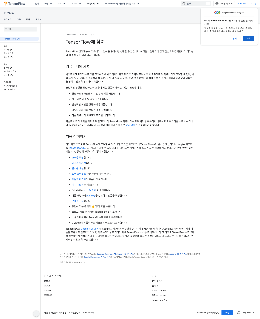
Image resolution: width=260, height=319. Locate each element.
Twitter (47, 290)
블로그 (47, 281)
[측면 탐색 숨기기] (36, 314)
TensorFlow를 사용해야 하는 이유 (120, 3)
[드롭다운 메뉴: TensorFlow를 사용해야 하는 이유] (139, 3)
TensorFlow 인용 (159, 300)
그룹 (19, 19)
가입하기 (7, 19)
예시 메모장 (78, 184)
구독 (227, 312)
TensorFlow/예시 (78, 148)
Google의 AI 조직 (90, 228)
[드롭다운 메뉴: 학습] (52, 3)
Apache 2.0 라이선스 (178, 254)
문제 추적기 (157, 281)
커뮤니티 (91, 3)
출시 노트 (156, 285)
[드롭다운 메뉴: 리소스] (81, 3)
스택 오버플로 (79, 173)
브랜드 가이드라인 (160, 295)
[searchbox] (20, 29)
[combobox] (196, 3)
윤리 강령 (130, 125)
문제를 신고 (78, 201)
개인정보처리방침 (59, 312)
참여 (28, 19)
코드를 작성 (78, 157)
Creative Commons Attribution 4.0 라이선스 (115, 254)
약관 (46, 312)
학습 (46, 3)
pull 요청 (91, 195)
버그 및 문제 (90, 190)
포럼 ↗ (39, 19)
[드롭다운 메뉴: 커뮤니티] (98, 3)
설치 (37, 3)
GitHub (242, 3)
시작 (248, 38)
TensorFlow (71, 34)
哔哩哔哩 (48, 295)
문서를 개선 (78, 168)
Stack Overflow (159, 290)
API (60, 3)
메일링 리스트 (79, 179)
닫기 (235, 38)
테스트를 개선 (79, 163)
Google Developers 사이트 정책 (97, 257)
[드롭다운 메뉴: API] (65, 3)
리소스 (74, 3)
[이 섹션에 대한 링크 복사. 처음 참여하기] (90, 137)
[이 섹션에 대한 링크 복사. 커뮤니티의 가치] (93, 67)
